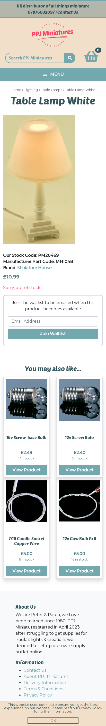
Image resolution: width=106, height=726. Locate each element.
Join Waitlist (53, 333)
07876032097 (41, 12)
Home (16, 90)
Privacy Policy (38, 695)
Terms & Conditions (43, 688)
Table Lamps (51, 90)
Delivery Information (45, 682)
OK (53, 721)
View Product (27, 469)
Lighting (31, 90)
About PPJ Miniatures (46, 676)
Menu (57, 74)
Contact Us (67, 12)
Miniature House (34, 267)
